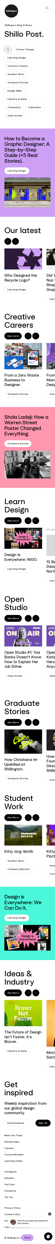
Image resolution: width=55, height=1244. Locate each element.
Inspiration (34, 107)
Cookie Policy (12, 1214)
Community (14, 107)
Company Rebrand (18, 869)
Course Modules (14, 1154)
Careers (9, 1148)
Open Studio (14, 115)
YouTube (9, 1184)
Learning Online (13, 1161)
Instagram (10, 1171)
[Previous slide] (7, 241)
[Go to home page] (27, 11)
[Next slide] (15, 241)
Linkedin (9, 1178)
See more (13, 336)
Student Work (15, 74)
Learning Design (16, 57)
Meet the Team (13, 1135)
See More (13, 618)
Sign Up (43, 1123)
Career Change (25, 49)
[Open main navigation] (47, 7)
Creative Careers (17, 66)
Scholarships (12, 1141)
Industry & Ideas (17, 99)
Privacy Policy (12, 1208)
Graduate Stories (17, 82)
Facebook (10, 1190)
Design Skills (14, 90)
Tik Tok (8, 1197)
